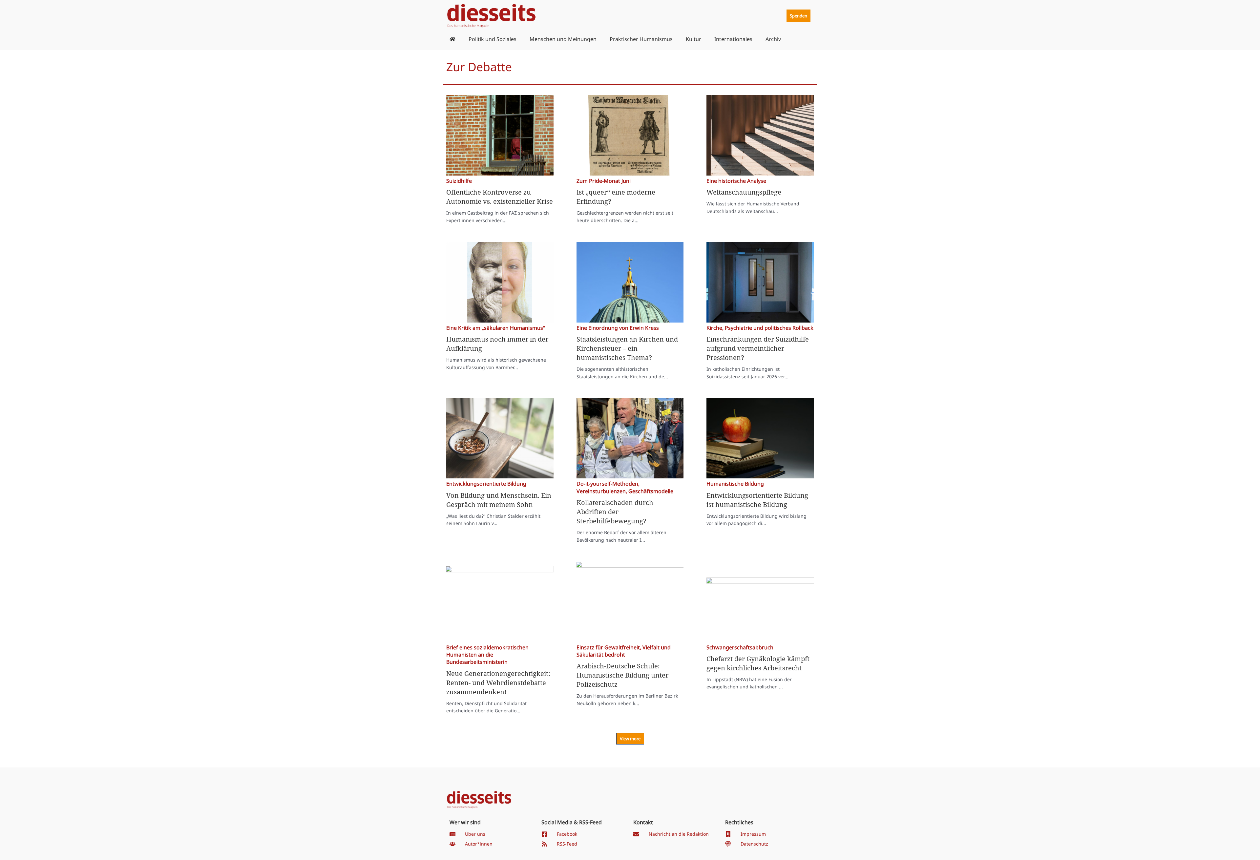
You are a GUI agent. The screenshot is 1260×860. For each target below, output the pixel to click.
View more (630, 739)
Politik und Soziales (492, 39)
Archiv (773, 39)
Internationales (733, 39)
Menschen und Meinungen (563, 39)
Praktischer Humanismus (641, 39)
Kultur (693, 39)
